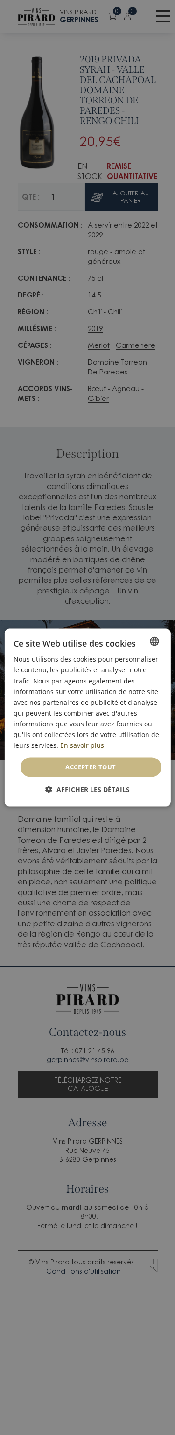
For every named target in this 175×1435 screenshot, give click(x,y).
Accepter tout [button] (90, 767)
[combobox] (154, 641)
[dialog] (87, 718)
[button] (87, 789)
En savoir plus (82, 745)
